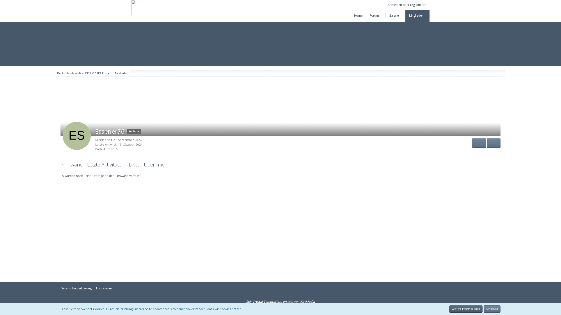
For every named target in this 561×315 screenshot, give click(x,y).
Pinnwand (71, 164)
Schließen (492, 309)
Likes (134, 164)
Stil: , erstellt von (280, 301)
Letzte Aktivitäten (105, 164)
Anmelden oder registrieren (407, 5)
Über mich (155, 164)
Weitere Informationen (466, 309)
